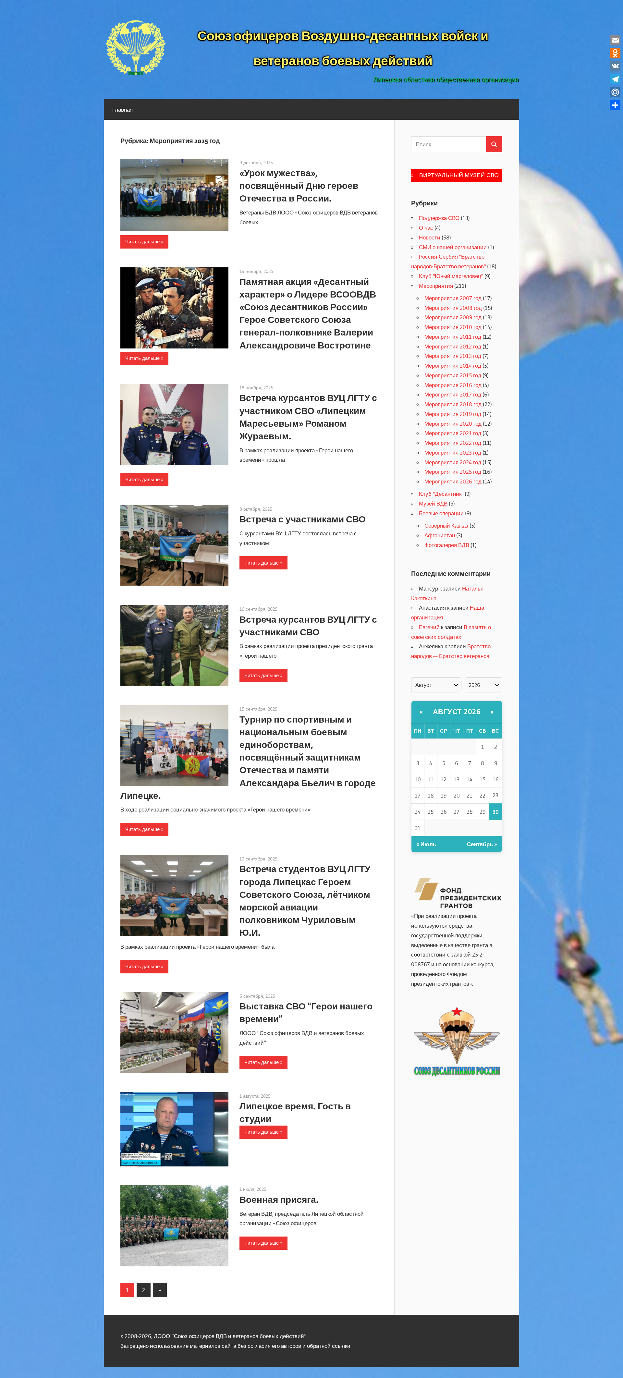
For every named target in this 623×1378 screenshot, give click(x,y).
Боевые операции (441, 513)
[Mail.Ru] (615, 92)
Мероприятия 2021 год (452, 433)
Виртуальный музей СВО (459, 175)
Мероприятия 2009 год (453, 317)
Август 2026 (457, 711)
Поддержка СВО (439, 217)
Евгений (429, 627)
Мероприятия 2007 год (453, 298)
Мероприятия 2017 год (452, 394)
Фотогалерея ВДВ (446, 545)
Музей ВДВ (433, 503)
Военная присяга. (279, 1199)
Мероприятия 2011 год (452, 336)
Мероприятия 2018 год (453, 404)
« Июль (426, 844)
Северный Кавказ (446, 525)
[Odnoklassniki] (615, 53)
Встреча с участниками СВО (302, 519)
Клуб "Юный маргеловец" (451, 276)
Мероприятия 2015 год (452, 375)
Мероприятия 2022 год (452, 442)
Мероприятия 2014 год (452, 365)
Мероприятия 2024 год (452, 462)
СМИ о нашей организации (453, 247)
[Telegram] (615, 79)
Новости (429, 237)
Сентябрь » (482, 844)
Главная (122, 109)
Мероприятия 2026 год (453, 481)
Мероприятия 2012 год (452, 346)
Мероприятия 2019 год (452, 413)
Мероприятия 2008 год (453, 307)
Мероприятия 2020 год (453, 423)
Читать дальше (142, 241)
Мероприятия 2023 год (452, 452)
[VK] (615, 66)
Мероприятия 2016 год (453, 385)
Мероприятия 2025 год (452, 471)
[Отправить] (615, 105)
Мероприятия (436, 285)
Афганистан (439, 535)
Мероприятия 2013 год (452, 355)
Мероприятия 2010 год (453, 326)
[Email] (615, 40)
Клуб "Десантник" (441, 493)
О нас (426, 227)
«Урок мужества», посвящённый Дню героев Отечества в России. (298, 185)
